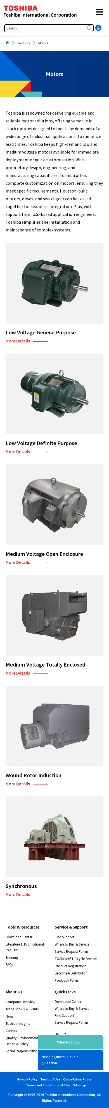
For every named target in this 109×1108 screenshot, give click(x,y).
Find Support (64, 937)
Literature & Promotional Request (25, 947)
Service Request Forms (71, 951)
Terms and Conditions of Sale (48, 1085)
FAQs (9, 964)
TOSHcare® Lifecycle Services (76, 958)
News (9, 1016)
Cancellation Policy (77, 1079)
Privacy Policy (27, 1079)
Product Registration (70, 966)
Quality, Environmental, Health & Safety (24, 1041)
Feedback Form (66, 980)
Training (12, 957)
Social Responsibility (21, 1051)
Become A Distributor (71, 973)
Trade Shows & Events (22, 1009)
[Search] (90, 28)
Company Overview (20, 1002)
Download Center (19, 937)
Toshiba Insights (18, 1023)
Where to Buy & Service (72, 944)
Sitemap (79, 1085)
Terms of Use (50, 1079)
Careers (11, 1030)
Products (23, 43)
